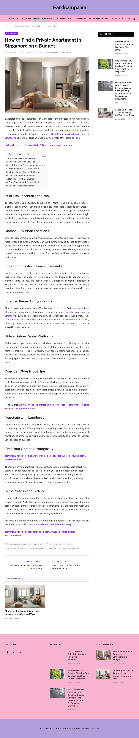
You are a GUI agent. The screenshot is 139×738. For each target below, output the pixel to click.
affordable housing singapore (59, 544)
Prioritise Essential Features (22, 158)
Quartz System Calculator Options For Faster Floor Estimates (124, 46)
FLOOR (20, 18)
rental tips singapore (69, 548)
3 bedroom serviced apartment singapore (24, 544)
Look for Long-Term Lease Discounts (27, 165)
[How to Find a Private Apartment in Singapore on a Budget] (47, 85)
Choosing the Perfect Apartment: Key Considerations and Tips (23, 613)
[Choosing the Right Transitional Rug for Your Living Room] (105, 113)
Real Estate (47, 18)
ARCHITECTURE (63, 18)
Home (7, 26)
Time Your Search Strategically (25, 182)
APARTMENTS (32, 18)
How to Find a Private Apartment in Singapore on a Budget (122, 655)
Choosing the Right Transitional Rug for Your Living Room (124, 112)
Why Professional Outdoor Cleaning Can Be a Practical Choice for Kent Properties (123, 66)
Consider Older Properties (22, 175)
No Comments (52, 52)
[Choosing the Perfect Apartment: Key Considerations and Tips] (25, 596)
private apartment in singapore (42, 548)
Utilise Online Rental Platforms (24, 172)
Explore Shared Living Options (24, 168)
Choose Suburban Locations (22, 161)
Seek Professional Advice (21, 185)
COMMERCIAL (80, 18)
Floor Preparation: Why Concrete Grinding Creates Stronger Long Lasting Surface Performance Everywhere (123, 91)
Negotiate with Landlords (21, 179)
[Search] (133, 19)
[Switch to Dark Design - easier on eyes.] (129, 19)
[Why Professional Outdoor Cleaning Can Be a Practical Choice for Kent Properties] (105, 64)
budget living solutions (16, 548)
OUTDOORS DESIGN (98, 18)
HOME (11, 18)
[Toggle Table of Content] (42, 154)
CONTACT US (117, 18)
